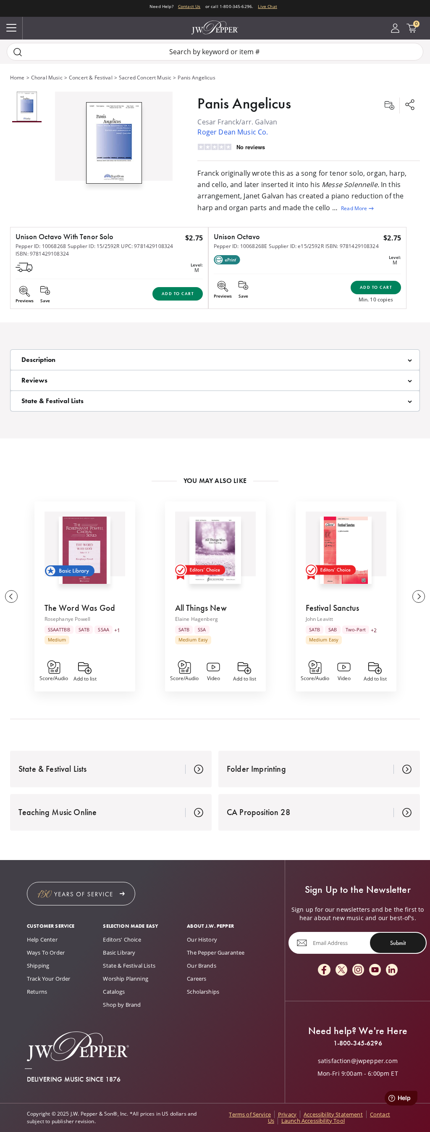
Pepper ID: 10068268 (41, 246)
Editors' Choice (122, 939)
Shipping (38, 965)
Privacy (287, 1114)
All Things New (201, 607)
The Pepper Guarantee (215, 952)
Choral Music (47, 77)
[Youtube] (375, 970)
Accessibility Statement (333, 1114)
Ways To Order (46, 952)
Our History (202, 939)
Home (17, 77)
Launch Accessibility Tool (313, 1120)
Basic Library (119, 952)
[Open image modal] (114, 146)
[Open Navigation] (11, 28)
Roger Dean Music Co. (232, 132)
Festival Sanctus (332, 607)
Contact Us (189, 6)
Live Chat (267, 6)
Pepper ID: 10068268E (240, 246)
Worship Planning (125, 978)
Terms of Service (250, 1114)
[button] (114, 141)
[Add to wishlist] (389, 105)
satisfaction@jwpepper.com (358, 1061)
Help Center (42, 939)
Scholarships (203, 991)
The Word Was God (80, 607)
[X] (341, 970)
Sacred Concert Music (145, 77)
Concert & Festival (91, 77)
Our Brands (201, 965)
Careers (196, 978)
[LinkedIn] (392, 970)
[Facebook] (324, 970)
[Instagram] (358, 970)
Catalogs (114, 991)
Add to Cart (178, 293)
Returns (37, 991)
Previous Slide (11, 596)
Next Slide (418, 596)
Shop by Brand (122, 1004)
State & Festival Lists (129, 965)
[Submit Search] (17, 52)
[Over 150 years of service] (81, 893)
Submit (398, 943)
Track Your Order (49, 978)
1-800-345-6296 (357, 1043)
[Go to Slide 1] (27, 107)
